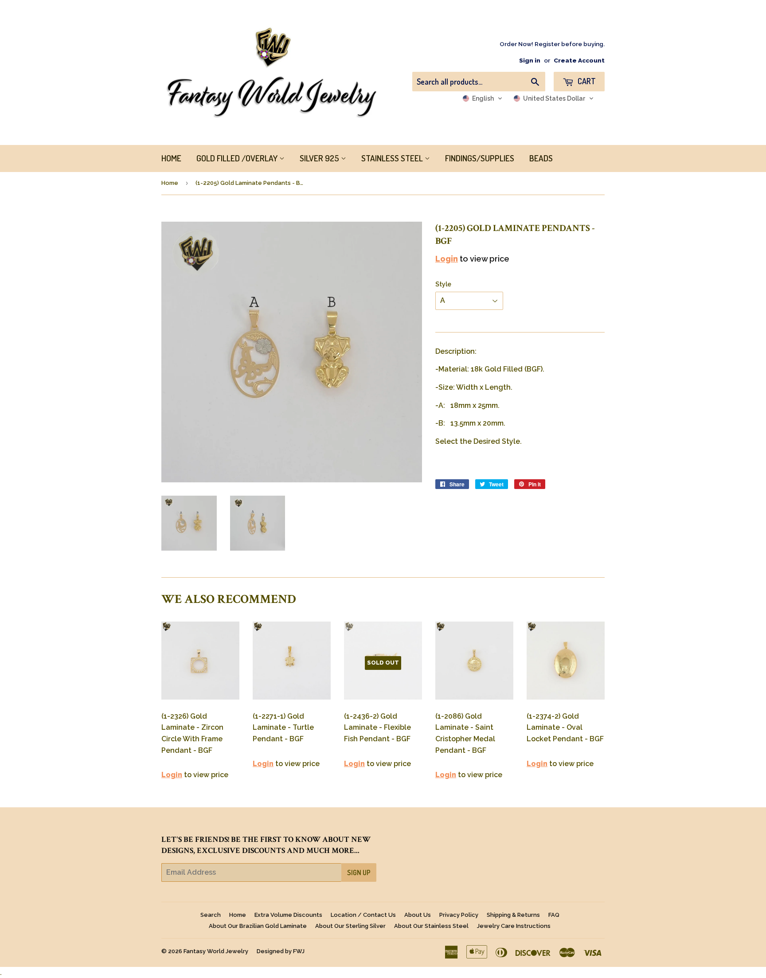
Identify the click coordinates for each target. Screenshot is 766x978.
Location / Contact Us (363, 914)
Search (210, 914)
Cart (586, 81)
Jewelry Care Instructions (514, 926)
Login (446, 258)
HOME (171, 158)
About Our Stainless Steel (431, 926)
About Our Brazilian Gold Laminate (258, 926)
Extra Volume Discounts (288, 914)
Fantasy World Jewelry (216, 951)
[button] (482, 98)
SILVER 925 (320, 158)
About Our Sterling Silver (350, 926)
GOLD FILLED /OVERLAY (237, 158)
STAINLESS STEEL (393, 158)
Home (169, 183)
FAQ (553, 914)
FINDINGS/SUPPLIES (479, 158)
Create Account (579, 60)
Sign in (529, 60)
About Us (417, 914)
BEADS (541, 158)
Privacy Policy (458, 914)
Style (443, 284)
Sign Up (359, 872)
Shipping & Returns (513, 914)
